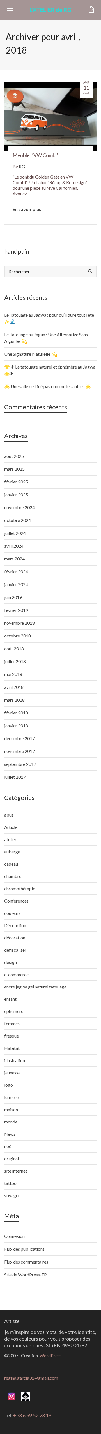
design (10, 962)
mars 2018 (14, 699)
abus (8, 814)
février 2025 (16, 481)
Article (10, 827)
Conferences (16, 900)
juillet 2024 (15, 533)
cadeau (11, 864)
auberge (12, 851)
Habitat (12, 1048)
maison (11, 1109)
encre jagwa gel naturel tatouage (35, 986)
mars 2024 (14, 558)
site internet (15, 1170)
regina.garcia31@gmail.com (31, 1377)
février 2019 (16, 610)
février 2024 (16, 571)
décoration (14, 937)
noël (8, 1146)
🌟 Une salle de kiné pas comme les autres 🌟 (47, 386)
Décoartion (15, 925)
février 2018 (16, 712)
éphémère (13, 1011)
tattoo (10, 1183)
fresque (11, 1035)
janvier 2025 (16, 494)
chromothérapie (19, 888)
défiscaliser (15, 949)
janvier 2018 (16, 725)
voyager (12, 1195)
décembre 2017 (19, 738)
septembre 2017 (20, 764)
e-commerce (16, 974)
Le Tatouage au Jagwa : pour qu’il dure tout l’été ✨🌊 (49, 318)
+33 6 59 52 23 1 (31, 1415)
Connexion (14, 1236)
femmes (12, 1023)
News (9, 1134)
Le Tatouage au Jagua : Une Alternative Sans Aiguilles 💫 (46, 338)
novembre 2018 (19, 622)
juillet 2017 (15, 776)
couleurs (12, 913)
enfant (10, 999)
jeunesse (12, 1072)
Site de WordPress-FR (25, 1274)
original (11, 1158)
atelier (10, 839)
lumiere (11, 1097)
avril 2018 (14, 687)
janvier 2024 (16, 584)
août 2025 (14, 456)
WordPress (50, 1355)
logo (8, 1084)
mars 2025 (14, 468)
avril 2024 (14, 545)
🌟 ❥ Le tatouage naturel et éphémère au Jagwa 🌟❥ (49, 370)
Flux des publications (24, 1249)
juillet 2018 (15, 661)
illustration (14, 1060)
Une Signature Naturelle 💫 (31, 354)
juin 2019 (13, 597)
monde (10, 1121)
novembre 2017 (19, 751)
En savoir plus (27, 209)
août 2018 (14, 648)
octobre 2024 (17, 520)
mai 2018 (13, 674)
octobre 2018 (17, 635)
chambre (12, 876)
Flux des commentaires (26, 1261)
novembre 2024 (19, 507)
